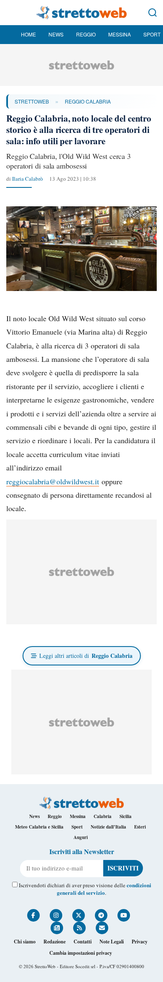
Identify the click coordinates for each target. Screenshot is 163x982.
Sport (151, 34)
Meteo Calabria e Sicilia (39, 827)
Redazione (54, 941)
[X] (78, 915)
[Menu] (10, 12)
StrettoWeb (32, 101)
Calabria (103, 816)
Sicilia (126, 816)
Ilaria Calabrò (27, 178)
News (56, 34)
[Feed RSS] (79, 928)
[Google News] (57, 928)
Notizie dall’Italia (108, 827)
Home (28, 34)
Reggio (86, 34)
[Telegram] (101, 915)
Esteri (140, 827)
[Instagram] (56, 915)
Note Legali (111, 941)
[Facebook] (33, 915)
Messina (119, 34)
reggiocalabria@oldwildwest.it (52, 481)
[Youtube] (123, 915)
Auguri (81, 837)
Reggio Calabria (88, 101)
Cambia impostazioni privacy (80, 952)
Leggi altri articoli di (85, 655)
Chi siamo (25, 941)
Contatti (83, 941)
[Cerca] (152, 12)
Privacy (140, 941)
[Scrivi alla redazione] (102, 928)
